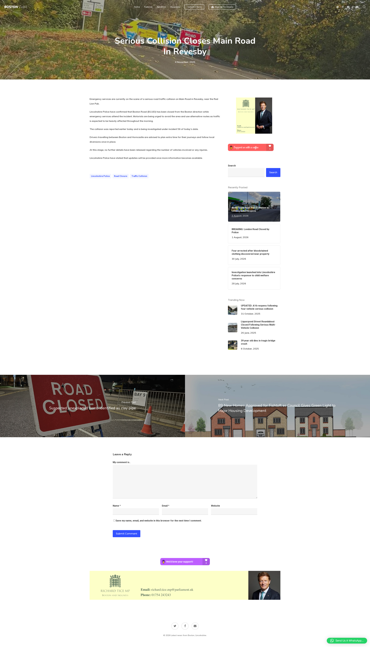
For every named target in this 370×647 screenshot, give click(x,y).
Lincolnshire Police (100, 176)
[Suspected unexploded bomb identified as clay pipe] (92, 406)
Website (215, 505)
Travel (189, 30)
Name (117, 505)
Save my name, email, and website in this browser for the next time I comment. (159, 520)
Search (232, 165)
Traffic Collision (139, 176)
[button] (347, 641)
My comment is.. (122, 462)
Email (165, 505)
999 (179, 30)
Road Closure (120, 176)
